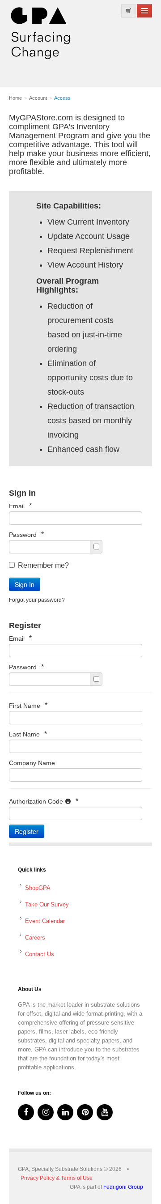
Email (20, 506)
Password (26, 534)
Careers (35, 937)
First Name (28, 705)
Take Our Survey (47, 904)
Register (26, 831)
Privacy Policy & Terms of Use (57, 1178)
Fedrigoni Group (123, 1187)
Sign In (24, 584)
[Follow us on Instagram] (46, 1112)
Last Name (28, 734)
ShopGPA (38, 888)
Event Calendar (45, 921)
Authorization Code (43, 801)
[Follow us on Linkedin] (65, 1112)
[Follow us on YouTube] (105, 1112)
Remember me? (43, 565)
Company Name (32, 762)
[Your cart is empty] (128, 10)
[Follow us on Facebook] (26, 1112)
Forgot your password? (37, 600)
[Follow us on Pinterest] (85, 1112)
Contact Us (39, 954)
